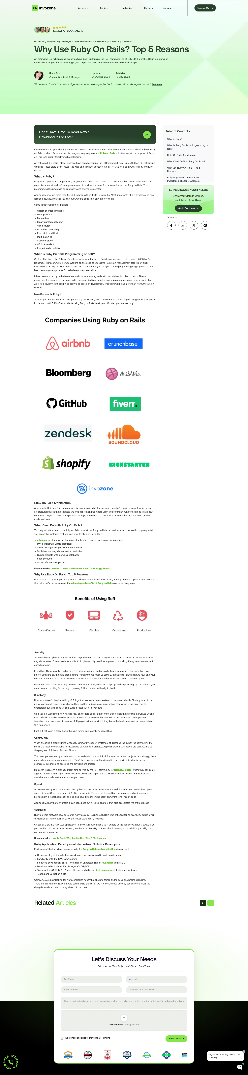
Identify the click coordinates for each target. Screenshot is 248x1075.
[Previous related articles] (203, 903)
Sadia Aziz (55, 73)
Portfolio (148, 8)
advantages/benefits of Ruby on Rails (92, 583)
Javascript (107, 863)
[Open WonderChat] (239, 1067)
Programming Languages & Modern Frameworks (70, 42)
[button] (128, 979)
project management (103, 870)
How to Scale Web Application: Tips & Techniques (79, 838)
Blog (44, 42)
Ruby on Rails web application (99, 849)
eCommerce (43, 540)
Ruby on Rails (107, 153)
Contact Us (203, 8)
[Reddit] (205, 225)
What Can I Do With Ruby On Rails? (186, 161)
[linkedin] (183, 225)
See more (157, 84)
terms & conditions (101, 1038)
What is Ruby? (174, 139)
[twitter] (194, 225)
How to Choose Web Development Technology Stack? (81, 568)
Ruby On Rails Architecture (181, 155)
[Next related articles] (210, 903)
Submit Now (175, 1039)
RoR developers (122, 770)
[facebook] (171, 225)
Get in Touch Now (186, 208)
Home (37, 42)
